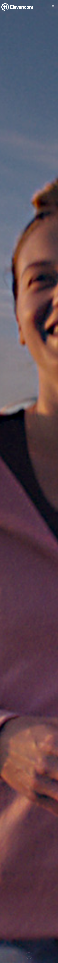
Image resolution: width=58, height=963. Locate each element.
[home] (17, 6)
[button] (53, 6)
